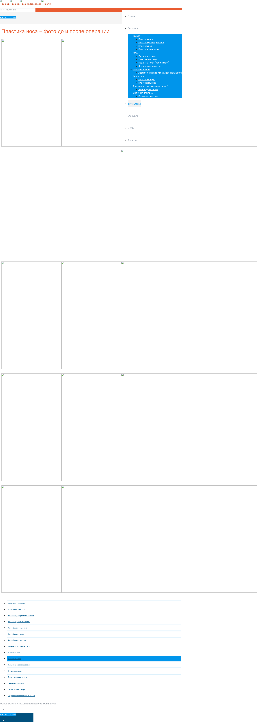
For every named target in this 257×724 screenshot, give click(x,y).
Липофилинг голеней (17, 627)
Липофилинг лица (16, 634)
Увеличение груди (16, 683)
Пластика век (14, 652)
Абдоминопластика (16, 603)
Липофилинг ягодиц (17, 640)
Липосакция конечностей (19, 621)
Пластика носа (14, 658)
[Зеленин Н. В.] (25, 4)
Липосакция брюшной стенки (21, 615)
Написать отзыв (8, 17)
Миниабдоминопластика (19, 646)
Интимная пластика (16, 609)
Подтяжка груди (15, 671)
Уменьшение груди (16, 689)
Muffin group (49, 703)
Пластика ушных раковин (19, 664)
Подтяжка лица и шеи (17, 677)
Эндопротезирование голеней (21, 695)
